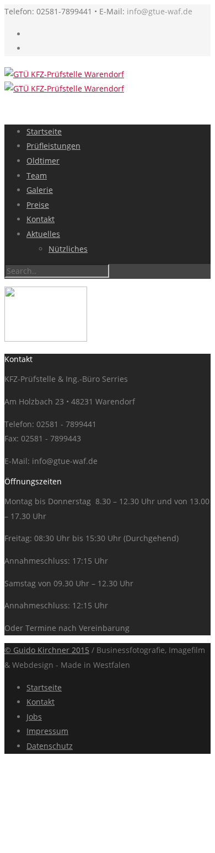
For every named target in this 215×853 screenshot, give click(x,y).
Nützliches (68, 249)
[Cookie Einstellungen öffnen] (87, 841)
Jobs (34, 716)
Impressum (47, 731)
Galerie (39, 190)
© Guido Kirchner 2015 (46, 650)
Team (36, 175)
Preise (37, 204)
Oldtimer (43, 160)
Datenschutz (49, 746)
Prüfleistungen (53, 146)
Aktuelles (43, 234)
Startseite (44, 131)
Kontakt (40, 219)
